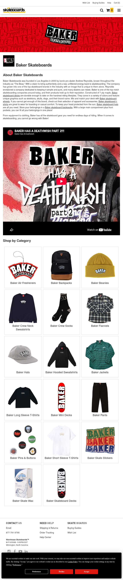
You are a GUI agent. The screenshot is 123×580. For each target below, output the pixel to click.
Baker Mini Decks (61, 415)
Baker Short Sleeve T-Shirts (61, 458)
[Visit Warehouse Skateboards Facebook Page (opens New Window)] (14, 551)
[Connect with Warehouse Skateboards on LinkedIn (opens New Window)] (26, 551)
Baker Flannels (100, 326)
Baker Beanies (100, 283)
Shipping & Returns (49, 527)
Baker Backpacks (61, 283)
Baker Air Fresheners (23, 283)
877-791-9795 (13, 532)
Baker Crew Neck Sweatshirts (22, 327)
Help (109, 2)
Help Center (45, 537)
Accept (86, 572)
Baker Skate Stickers (99, 458)
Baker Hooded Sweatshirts (61, 372)
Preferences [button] (17, 565)
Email (8, 527)
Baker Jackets (100, 372)
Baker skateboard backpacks (58, 107)
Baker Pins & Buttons (23, 458)
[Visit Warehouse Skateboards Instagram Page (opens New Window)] (9, 551)
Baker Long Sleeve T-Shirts (22, 415)
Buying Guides (99, 2)
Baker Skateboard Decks (61, 501)
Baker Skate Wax (23, 501)
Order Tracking (47, 532)
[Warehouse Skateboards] (15, 10)
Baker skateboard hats (107, 104)
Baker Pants (100, 415)
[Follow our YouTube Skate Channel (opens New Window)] (20, 551)
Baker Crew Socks (61, 326)
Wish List (86, 2)
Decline (61, 572)
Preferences (36, 572)
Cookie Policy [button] (73, 562)
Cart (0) (117, 2)
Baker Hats (23, 372)
